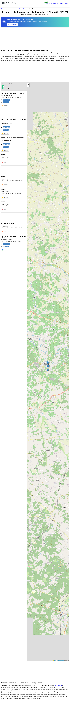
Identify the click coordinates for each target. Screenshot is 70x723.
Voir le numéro (6, 99)
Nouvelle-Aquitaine (17, 8)
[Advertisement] (35, 37)
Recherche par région (58, 3)
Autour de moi (48, 3)
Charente (25, 8)
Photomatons (7, 86)
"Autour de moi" (58, 685)
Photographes (7, 88)
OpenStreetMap (61, 660)
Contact (66, 3)
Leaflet (55, 660)
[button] (48, 370)
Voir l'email (5, 102)
